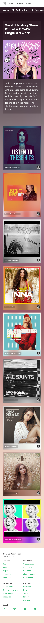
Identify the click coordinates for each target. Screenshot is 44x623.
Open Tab (7, 578)
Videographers (29, 564)
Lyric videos (8, 586)
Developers (28, 578)
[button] (22, 59)
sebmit (6, 10)
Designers (27, 571)
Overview (27, 586)
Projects (20, 3)
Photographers (29, 574)
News (28, 3)
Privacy (26, 597)
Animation (7, 597)
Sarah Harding (21, 10)
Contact (26, 600)
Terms (26, 593)
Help (25, 590)
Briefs (11, 3)
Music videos (8, 593)
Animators (27, 567)
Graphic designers (10, 590)
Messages (7, 574)
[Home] (4, 4)
